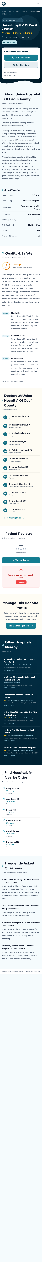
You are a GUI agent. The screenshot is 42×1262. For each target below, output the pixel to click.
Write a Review (22, 560)
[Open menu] (38, 4)
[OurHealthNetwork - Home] (4, 4)
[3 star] (21, 549)
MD (17, 12)
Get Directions (22, 65)
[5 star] (26, 549)
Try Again (21, 582)
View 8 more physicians (14, 518)
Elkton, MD (24, 12)
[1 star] (16, 549)
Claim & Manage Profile (19, 626)
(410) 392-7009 (23, 57)
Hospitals (11, 12)
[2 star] (19, 549)
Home (4, 12)
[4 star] (23, 549)
